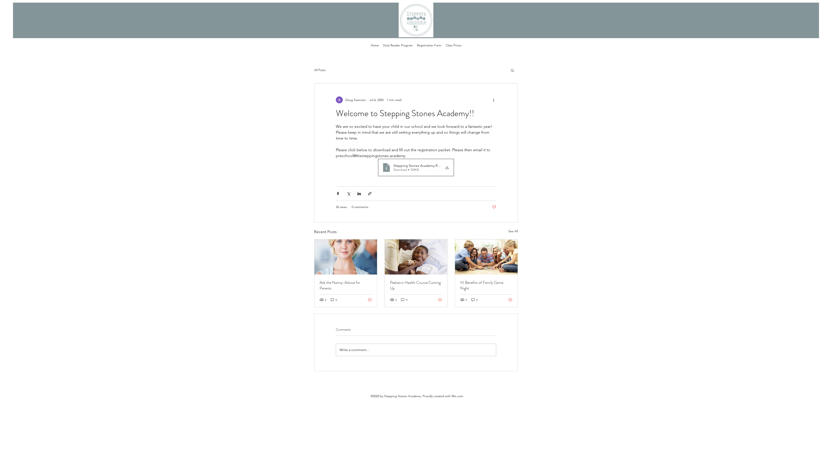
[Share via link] (370, 194)
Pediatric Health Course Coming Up (415, 285)
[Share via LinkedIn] (359, 194)
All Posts (320, 70)
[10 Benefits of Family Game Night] (486, 257)
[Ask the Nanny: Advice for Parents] (345, 257)
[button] (512, 70)
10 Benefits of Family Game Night (481, 285)
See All (513, 231)
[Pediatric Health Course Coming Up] (416, 257)
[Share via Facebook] (338, 194)
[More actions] (493, 99)
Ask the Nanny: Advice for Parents (340, 285)
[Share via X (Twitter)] (348, 194)
